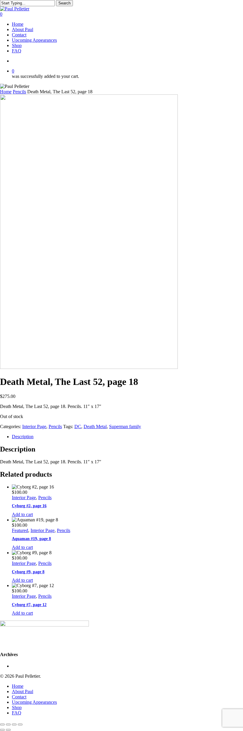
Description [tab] (22, 436)
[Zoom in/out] (2, 724)
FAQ (16, 712)
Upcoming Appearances (34, 702)
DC (77, 426)
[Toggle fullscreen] (8, 724)
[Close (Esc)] (20, 724)
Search (64, 3)
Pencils (19, 91)
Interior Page (34, 426)
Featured (20, 530)
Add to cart (22, 514)
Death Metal (95, 426)
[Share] (14, 724)
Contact (19, 696)
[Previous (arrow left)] (2, 730)
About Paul (22, 691)
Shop (17, 707)
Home (6, 91)
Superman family (125, 426)
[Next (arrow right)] (8, 730)
